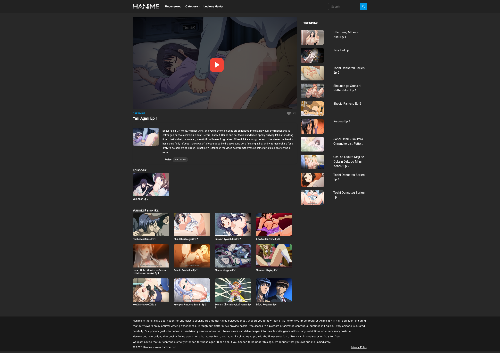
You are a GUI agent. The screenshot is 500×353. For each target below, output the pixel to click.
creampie (139, 113)
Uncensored (173, 6)
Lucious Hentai (213, 6)
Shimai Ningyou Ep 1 (226, 270)
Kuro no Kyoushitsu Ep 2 (228, 239)
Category (191, 6)
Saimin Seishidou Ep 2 (186, 270)
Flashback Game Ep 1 (144, 239)
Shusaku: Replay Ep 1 (267, 270)
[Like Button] (289, 113)
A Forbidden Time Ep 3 (268, 239)
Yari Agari (180, 159)
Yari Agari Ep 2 (140, 199)
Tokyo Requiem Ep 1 (267, 304)
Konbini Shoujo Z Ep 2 (144, 304)
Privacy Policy (359, 347)
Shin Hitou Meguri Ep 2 (186, 239)
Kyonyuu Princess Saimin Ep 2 (190, 304)
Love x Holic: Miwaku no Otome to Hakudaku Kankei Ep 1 (149, 272)
